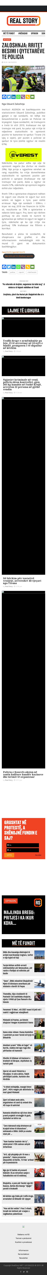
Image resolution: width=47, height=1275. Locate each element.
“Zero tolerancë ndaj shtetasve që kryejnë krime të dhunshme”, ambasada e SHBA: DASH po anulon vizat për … (17, 1130)
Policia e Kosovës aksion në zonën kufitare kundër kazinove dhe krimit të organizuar (23, 774)
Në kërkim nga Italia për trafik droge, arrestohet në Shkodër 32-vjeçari (18, 1197)
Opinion (34, 33)
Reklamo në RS (24, 1234)
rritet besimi (32, 272)
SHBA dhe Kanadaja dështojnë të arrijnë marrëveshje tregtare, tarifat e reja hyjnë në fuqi (18, 955)
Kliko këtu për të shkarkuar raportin (19, 256)
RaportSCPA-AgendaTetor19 (13, 252)
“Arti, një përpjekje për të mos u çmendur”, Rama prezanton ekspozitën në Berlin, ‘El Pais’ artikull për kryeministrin (18, 1158)
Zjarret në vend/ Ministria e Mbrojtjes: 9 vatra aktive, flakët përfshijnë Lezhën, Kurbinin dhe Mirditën (16, 1075)
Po (10, 845)
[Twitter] (9, 97)
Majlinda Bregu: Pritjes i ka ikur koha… (19, 918)
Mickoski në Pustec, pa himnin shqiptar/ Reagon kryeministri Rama (18, 1021)
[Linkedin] (13, 97)
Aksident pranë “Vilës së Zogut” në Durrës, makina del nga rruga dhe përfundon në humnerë (17, 1048)
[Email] (32, 97)
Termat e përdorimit (23, 1238)
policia (12, 272)
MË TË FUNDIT (23, 943)
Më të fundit (9, 33)
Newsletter (23, 1258)
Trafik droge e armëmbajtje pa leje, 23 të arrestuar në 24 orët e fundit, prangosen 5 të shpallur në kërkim (23, 344)
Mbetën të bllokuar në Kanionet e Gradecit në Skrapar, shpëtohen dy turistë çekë (17, 1061)
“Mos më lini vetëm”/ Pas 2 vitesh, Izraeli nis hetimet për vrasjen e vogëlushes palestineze (17, 1211)
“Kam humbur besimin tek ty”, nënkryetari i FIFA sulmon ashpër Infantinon (16, 1144)
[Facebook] (4, 97)
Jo (10, 850)
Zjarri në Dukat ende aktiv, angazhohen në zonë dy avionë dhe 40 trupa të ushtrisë (17, 1103)
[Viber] (23, 97)
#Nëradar (22, 33)
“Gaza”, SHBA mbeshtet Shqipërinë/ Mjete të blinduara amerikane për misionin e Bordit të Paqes (18, 984)
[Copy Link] (28, 97)
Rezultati (38, 855)
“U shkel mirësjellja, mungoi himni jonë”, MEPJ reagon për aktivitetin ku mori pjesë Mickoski (18, 1090)
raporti (21, 272)
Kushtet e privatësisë (23, 1242)
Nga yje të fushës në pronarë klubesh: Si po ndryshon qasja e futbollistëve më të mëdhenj (16, 1173)
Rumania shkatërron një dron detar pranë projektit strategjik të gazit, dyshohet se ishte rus (17, 1116)
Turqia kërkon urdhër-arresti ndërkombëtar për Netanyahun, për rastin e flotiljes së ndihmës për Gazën (17, 969)
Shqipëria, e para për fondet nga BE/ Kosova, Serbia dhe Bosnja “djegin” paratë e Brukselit (18, 1186)
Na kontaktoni (23, 1254)
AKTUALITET (7, 39)
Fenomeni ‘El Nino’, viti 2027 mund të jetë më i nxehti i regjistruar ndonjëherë (22, 1011)
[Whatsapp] (18, 97)
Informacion (23, 1250)
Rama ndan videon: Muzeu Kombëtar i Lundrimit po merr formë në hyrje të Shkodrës (18, 1035)
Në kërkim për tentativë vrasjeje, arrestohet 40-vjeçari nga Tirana (22, 581)
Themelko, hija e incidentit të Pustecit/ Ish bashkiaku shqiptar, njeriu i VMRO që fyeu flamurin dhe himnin (17, 998)
